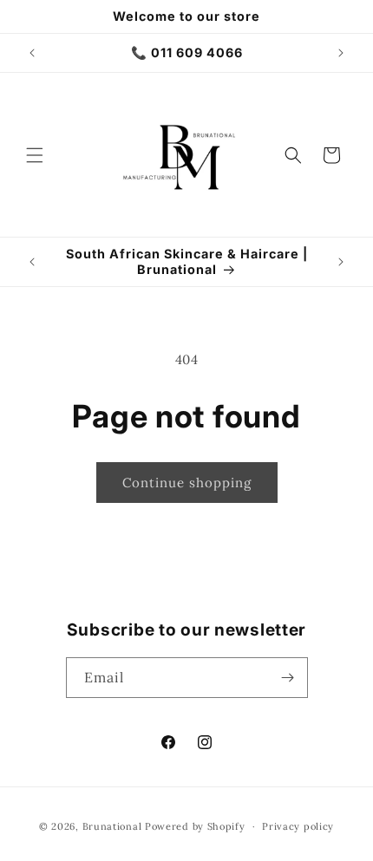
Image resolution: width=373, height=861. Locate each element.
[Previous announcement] (32, 53)
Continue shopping (187, 482)
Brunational (113, 826)
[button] (35, 155)
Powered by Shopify (195, 826)
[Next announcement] (341, 53)
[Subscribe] (288, 677)
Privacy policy (298, 826)
